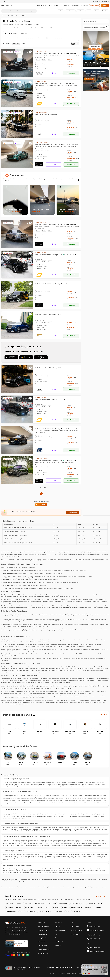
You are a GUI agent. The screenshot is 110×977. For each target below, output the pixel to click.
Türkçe (80, 973)
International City (63, 903)
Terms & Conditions (76, 930)
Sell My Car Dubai (43, 938)
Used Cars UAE (42, 934)
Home (4, 16)
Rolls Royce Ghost (75, 854)
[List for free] (96, 80)
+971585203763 (94, 948)
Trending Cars (23, 33)
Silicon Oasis (88, 907)
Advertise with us (60, 942)
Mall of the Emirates (40, 903)
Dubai (10, 16)
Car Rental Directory (44, 949)
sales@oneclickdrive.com (97, 951)
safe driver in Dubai (10, 702)
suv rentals (86, 691)
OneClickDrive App (60, 930)
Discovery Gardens (76, 907)
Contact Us (58, 945)
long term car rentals (94, 691)
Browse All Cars (42, 505)
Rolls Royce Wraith (57, 646)
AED (73, 43)
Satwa (39, 911)
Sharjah (18, 903)
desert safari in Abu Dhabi (67, 691)
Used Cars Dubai (43, 930)
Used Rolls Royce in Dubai (81, 702)
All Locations (99, 896)
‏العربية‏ (57, 973)
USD (77, 43)
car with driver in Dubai (72, 700)
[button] (96, 10)
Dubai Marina (27, 903)
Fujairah (48, 911)
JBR (21, 911)
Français (62, 973)
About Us (57, 926)
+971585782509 (94, 939)
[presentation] (75, 179)
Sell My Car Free (94, 5)
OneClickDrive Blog (43, 926)
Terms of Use (75, 934)
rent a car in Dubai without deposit (28, 700)
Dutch (68, 973)
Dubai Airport (77, 911)
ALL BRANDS (101, 714)
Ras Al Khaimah (29, 907)
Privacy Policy (47, 887)
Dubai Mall (52, 903)
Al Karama (9, 907)
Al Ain (67, 911)
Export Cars (57, 5)
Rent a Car (39, 5)
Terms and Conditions (35, 887)
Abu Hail (98, 907)
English (52, 973)
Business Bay (75, 903)
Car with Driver (42, 945)
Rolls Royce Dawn (33, 646)
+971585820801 (94, 926)
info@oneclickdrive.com (96, 930)
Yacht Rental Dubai (43, 953)
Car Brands (66, 5)
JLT (83, 903)
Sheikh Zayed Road (11, 911)
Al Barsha (91, 903)
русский (74, 973)
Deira (99, 903)
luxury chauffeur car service (70, 869)
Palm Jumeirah (30, 911)
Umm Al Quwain (58, 911)
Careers (57, 934)
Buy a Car (47, 5)
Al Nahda (64, 907)
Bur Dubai (18, 907)
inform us (93, 879)
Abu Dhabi (9, 903)
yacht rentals (78, 691)
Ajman (39, 907)
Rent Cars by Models (11, 33)
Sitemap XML (59, 938)
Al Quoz (47, 907)
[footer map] (8, 968)
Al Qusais (55, 907)
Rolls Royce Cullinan (43, 646)
